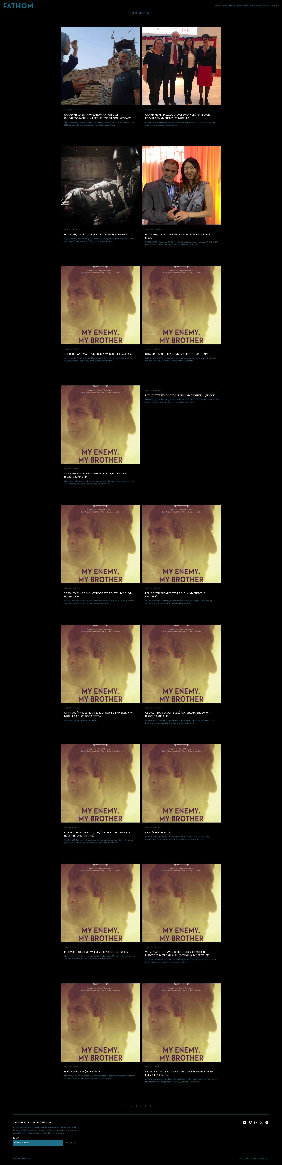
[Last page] (159, 1106)
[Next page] (155, 1106)
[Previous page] (127, 1106)
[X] (261, 1122)
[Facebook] (267, 1122)
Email (15, 1138)
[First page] (122, 1106)
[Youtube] (245, 1122)
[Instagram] (256, 1122)
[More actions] (136, 110)
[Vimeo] (250, 1122)
